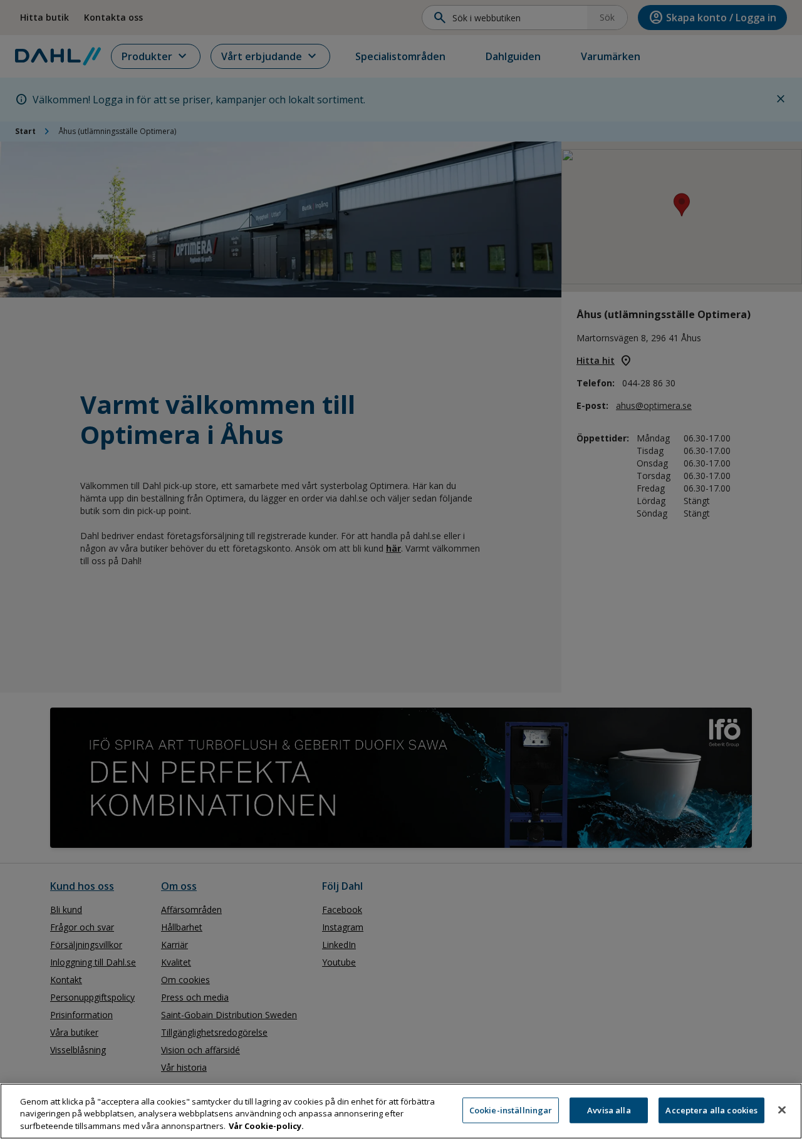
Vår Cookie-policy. (266, 1125)
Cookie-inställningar (511, 1109)
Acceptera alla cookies (711, 1109)
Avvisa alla (608, 1109)
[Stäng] (782, 1109)
